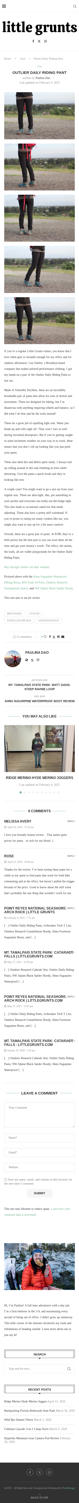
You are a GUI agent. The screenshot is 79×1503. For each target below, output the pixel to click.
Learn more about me (55, 1329)
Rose (9, 856)
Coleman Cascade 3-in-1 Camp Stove (26, 1429)
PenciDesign (68, 1488)
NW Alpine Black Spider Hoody (54, 588)
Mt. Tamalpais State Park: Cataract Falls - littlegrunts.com (38, 1042)
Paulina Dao (43, 78)
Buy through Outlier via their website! (27, 567)
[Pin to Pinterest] (58, 637)
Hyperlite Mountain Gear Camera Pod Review (31, 1438)
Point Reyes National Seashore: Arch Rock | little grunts (35, 910)
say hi (12, 1335)
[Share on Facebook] (50, 637)
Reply (71, 821)
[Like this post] (45, 637)
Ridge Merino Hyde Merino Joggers (39, 778)
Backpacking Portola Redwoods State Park (29, 1410)
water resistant (48, 620)
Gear (22, 58)
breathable (14, 613)
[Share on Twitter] (53, 637)
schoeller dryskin (19, 620)
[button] (7, 759)
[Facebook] (33, 41)
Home (7, 58)
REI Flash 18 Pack (33, 582)
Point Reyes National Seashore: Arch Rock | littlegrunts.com (35, 998)
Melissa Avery (17, 821)
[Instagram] (45, 41)
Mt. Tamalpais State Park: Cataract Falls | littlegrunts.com (38, 954)
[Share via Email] (62, 637)
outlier (34, 613)
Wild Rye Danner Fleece (18, 1419)
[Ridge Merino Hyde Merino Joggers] (39, 748)
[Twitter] (39, 41)
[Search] (75, 6)
